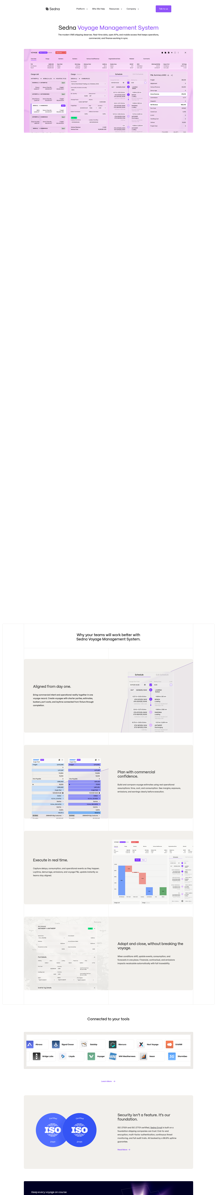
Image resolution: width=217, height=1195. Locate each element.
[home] (53, 9)
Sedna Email (156, 1127)
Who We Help (98, 9)
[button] (82, 9)
